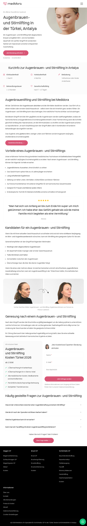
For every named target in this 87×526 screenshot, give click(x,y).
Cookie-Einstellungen (10, 514)
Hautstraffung (63, 474)
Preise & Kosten (8, 503)
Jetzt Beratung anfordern (14, 53)
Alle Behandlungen (9, 500)
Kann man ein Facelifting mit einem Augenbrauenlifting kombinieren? (30, 427)
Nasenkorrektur (64, 459)
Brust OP (34, 456)
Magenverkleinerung (10, 456)
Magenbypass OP (9, 463)
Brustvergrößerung (37, 459)
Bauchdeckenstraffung (66, 456)
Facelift (61, 467)
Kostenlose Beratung (15, 143)
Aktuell (5, 507)
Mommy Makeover (65, 470)
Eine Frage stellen (42, 440)
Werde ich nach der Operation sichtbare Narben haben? (26, 412)
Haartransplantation (65, 478)
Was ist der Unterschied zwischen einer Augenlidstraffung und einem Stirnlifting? (35, 405)
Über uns (6, 492)
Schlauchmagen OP (10, 459)
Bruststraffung (36, 463)
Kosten (5, 470)
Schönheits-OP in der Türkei (43, 523)
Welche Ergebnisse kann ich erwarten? (20, 419)
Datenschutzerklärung (66, 387)
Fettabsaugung (64, 463)
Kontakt (5, 496)
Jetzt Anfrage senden (64, 379)
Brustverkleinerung (37, 467)
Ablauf (5, 467)
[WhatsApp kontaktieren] (83, 522)
